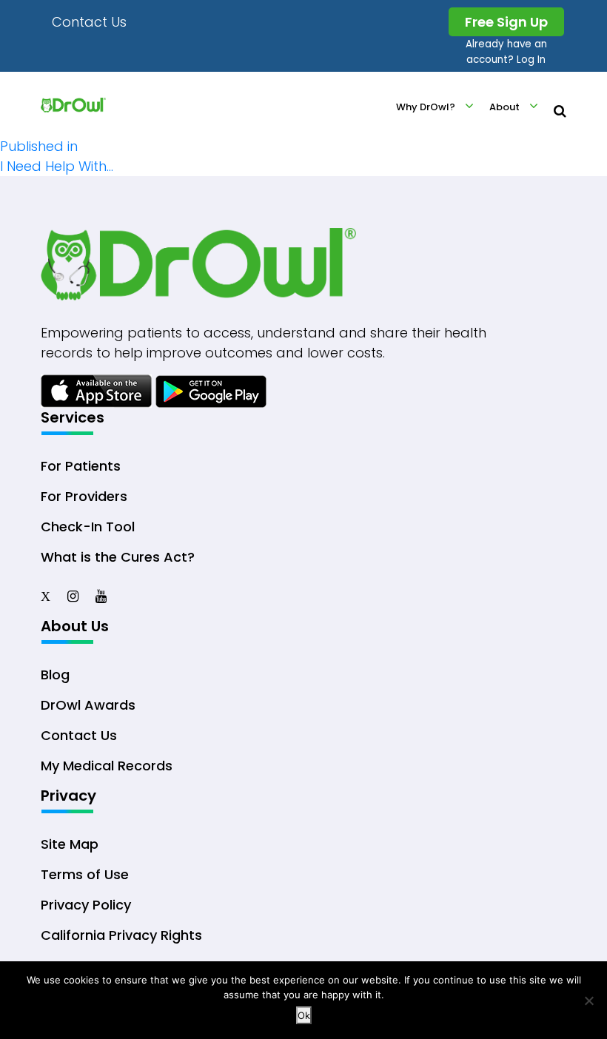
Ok (304, 1015)
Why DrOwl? (425, 107)
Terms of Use (85, 874)
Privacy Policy (86, 904)
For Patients (81, 466)
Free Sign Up (506, 22)
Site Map (69, 844)
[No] (588, 1000)
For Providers (84, 496)
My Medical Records (106, 765)
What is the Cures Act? (118, 557)
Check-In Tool (88, 526)
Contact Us (89, 22)
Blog (55, 674)
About (504, 107)
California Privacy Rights (121, 935)
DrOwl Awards (88, 705)
